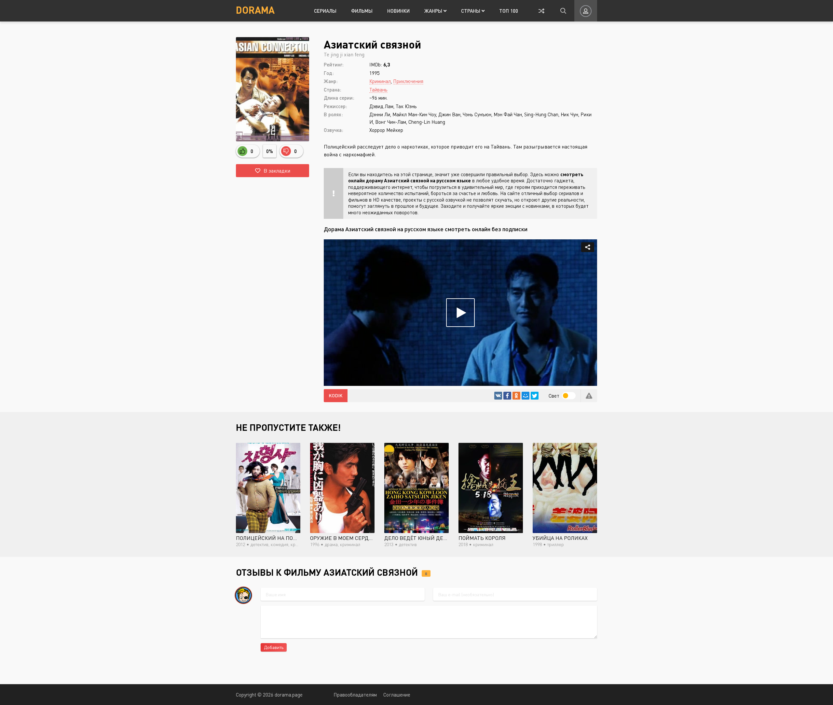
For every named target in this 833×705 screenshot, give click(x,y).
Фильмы (362, 11)
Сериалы (325, 11)
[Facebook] (507, 396)
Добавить (273, 647)
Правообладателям (355, 695)
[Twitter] (535, 396)
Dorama (255, 10)
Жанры (434, 11)
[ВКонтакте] (498, 396)
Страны (471, 11)
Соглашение (396, 695)
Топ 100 (508, 11)
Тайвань (378, 89)
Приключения (408, 81)
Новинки (398, 11)
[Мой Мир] (525, 396)
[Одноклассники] (516, 396)
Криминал (380, 81)
